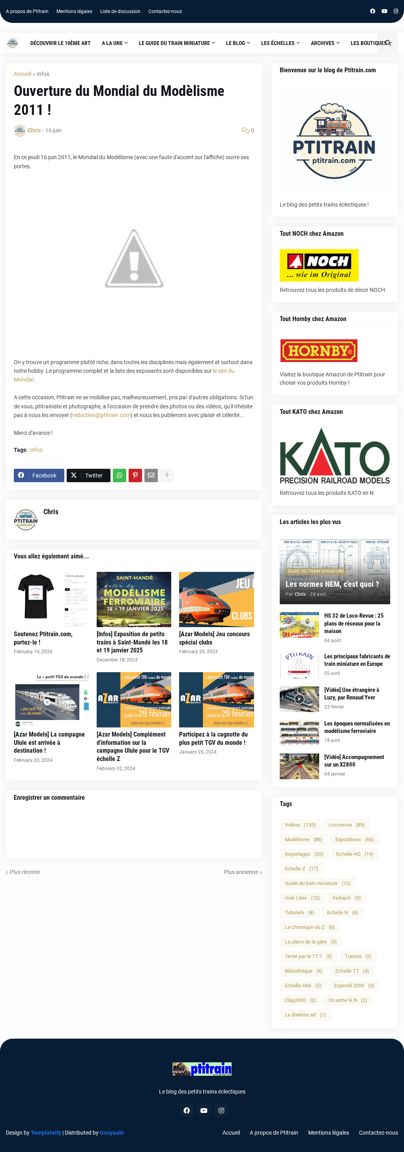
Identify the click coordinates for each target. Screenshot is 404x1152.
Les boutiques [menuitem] (369, 43)
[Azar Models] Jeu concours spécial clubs (214, 638)
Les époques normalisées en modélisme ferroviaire (357, 727)
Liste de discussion (120, 11)
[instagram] (396, 11)
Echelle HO (355, 854)
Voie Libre (302, 898)
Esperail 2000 (354, 986)
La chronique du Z (310, 927)
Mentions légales (74, 11)
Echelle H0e (303, 986)
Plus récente (25, 872)
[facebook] (372, 11)
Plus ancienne (241, 872)
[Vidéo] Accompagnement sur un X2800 (354, 761)
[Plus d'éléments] (167, 475)
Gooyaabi (112, 1132)
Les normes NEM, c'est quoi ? (332, 584)
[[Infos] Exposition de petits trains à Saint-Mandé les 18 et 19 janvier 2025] (134, 599)
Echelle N (342, 912)
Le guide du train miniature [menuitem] (174, 43)
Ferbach (347, 898)
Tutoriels (299, 912)
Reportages (304, 854)
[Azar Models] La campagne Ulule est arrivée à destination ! (49, 743)
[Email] (151, 475)
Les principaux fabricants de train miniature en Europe (357, 660)
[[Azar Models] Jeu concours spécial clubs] (216, 599)
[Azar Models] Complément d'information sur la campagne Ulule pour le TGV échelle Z (133, 747)
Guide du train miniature (318, 883)
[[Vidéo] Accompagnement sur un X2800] (299, 766)
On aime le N (348, 1000)
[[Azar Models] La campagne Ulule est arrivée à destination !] (51, 699)
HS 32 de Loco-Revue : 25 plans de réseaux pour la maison (354, 623)
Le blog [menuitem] (235, 43)
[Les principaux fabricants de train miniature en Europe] (299, 665)
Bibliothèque (304, 971)
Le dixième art (305, 1015)
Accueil (22, 74)
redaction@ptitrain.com (101, 415)
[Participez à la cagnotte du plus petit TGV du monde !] (216, 699)
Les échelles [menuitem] (278, 43)
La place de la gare (311, 942)
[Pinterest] (135, 475)
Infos (43, 74)
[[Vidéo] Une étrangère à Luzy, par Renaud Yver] (299, 699)
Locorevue (347, 825)
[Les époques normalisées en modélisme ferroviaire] (299, 733)
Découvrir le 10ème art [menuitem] (60, 43)
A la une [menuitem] (112, 43)
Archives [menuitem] (323, 43)
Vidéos (300, 825)
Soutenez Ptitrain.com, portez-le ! (43, 638)
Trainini (358, 956)
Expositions (354, 839)
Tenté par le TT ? (308, 956)
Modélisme (304, 839)
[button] (388, 43)
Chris (50, 511)
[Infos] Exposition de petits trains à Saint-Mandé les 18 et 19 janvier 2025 (132, 642)
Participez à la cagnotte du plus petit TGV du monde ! (213, 738)
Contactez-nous (165, 11)
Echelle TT (352, 971)
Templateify (46, 1132)
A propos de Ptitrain (27, 11)
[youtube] (384, 11)
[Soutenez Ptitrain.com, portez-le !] (51, 599)
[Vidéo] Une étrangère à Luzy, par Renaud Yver (351, 693)
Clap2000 (300, 1000)
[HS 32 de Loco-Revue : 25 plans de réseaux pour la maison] (299, 625)
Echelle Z (301, 869)
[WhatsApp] (119, 475)
